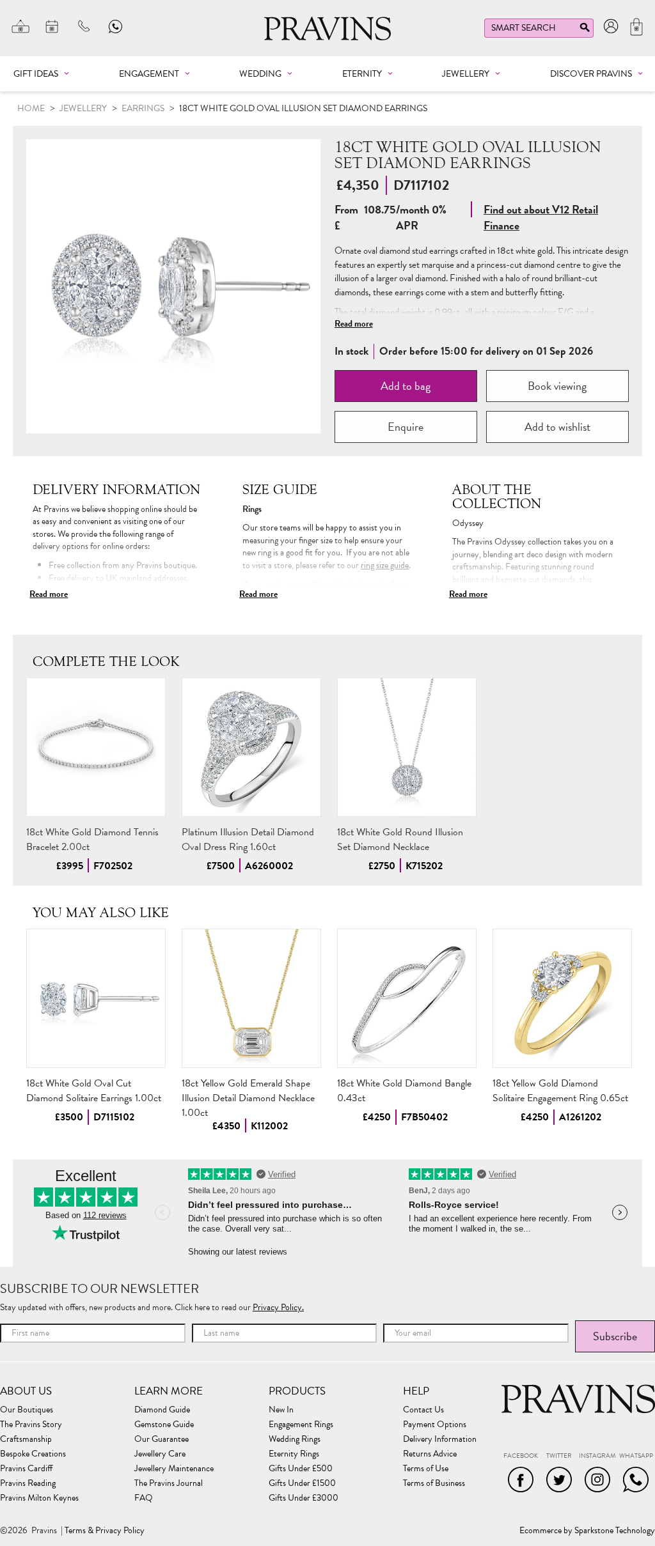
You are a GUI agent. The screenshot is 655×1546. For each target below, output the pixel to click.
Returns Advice (430, 1454)
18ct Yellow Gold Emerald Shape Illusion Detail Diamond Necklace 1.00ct (248, 1098)
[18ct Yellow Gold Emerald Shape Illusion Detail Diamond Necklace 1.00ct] (251, 998)
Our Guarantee (161, 1439)
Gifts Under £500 (301, 1468)
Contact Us (423, 1409)
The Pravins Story (31, 1424)
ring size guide (385, 565)
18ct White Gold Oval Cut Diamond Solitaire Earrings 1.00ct (93, 1091)
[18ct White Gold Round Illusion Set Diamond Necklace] (407, 747)
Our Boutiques (26, 1409)
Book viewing (557, 385)
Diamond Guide (162, 1409)
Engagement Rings (301, 1424)
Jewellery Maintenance (174, 1468)
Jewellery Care (159, 1454)
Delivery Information (440, 1439)
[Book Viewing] (52, 26)
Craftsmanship (26, 1439)
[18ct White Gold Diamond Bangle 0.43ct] (407, 998)
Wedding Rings (294, 1439)
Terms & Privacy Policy (105, 1530)
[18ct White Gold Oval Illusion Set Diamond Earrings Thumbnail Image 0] (173, 286)
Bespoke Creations (33, 1454)
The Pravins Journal (168, 1483)
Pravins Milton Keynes (39, 1498)
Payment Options (434, 1424)
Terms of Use (425, 1468)
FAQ (143, 1498)
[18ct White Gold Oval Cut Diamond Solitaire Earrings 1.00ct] (96, 998)
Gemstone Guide (164, 1424)
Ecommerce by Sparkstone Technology (587, 1530)
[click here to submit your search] (584, 30)
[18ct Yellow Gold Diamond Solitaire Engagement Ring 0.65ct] (562, 998)
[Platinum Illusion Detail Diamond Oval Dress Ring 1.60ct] (251, 747)
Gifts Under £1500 (302, 1483)
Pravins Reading (28, 1483)
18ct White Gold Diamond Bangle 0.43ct (404, 1091)
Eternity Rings (294, 1454)
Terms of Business (434, 1483)
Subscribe (615, 1336)
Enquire (405, 426)
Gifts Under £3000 (303, 1498)
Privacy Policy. (278, 1307)
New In (281, 1409)
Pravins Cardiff (26, 1468)
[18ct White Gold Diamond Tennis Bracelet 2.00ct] (96, 747)
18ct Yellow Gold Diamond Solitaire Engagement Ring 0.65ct (560, 1091)
